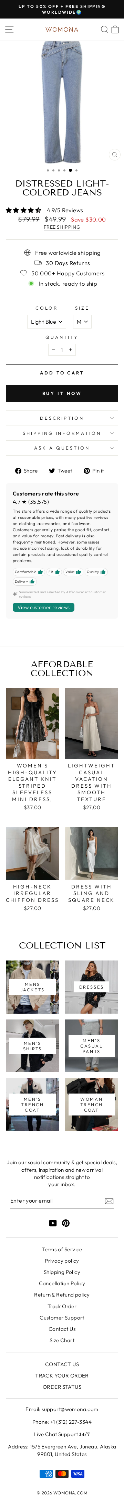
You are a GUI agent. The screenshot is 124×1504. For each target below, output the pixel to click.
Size (82, 308)
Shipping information (62, 433)
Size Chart (62, 1340)
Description (62, 418)
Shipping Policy (62, 1272)
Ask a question (62, 448)
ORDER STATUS (62, 1387)
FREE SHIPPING (62, 227)
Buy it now (62, 393)
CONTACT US (62, 1364)
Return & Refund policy (62, 1294)
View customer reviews (44, 607)
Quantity (62, 337)
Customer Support (62, 1317)
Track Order (62, 1306)
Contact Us (62, 1329)
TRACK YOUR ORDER (62, 1375)
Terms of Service (62, 1249)
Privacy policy (62, 1260)
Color (46, 308)
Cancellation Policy (62, 1283)
